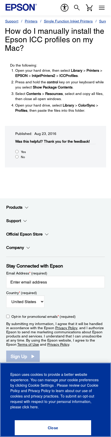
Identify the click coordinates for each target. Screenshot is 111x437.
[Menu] (102, 8)
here (34, 406)
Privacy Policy (66, 328)
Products (14, 207)
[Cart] (89, 8)
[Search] (77, 8)
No (23, 157)
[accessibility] (64, 8)
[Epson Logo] (21, 7)
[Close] (53, 427)
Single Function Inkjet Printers (68, 21)
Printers (31, 21)
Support (11, 21)
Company (15, 247)
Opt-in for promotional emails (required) (43, 316)
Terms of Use (28, 344)
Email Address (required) (26, 273)
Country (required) (21, 293)
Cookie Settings (41, 385)
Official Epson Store (24, 234)
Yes (23, 152)
